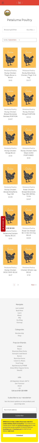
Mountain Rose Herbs (19, 351)
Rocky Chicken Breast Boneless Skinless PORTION (10, 114)
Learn (20, 313)
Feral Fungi (19, 363)
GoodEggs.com (7, 429)
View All (19, 370)
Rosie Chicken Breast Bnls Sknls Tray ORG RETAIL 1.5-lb (28, 193)
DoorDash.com (17, 429)
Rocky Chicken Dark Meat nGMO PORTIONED (29, 153)
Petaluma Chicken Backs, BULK (10, 234)
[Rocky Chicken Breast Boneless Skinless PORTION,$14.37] (10, 96)
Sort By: (6, 40)
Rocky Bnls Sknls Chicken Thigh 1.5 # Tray (28, 75)
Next (33, 285)
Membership (19, 333)
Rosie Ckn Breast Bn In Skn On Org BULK (29, 233)
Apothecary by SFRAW (19, 365)
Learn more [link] (11, 431)
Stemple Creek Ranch (19, 354)
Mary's (19, 349)
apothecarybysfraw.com (24, 425)
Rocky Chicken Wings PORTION (28, 113)
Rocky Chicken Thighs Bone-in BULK (10, 75)
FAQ (19, 318)
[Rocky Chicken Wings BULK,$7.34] (10, 135)
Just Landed (19, 308)
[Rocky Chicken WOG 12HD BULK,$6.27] (10, 255)
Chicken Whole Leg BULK (28, 271)
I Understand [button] (19, 435)
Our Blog (19, 320)
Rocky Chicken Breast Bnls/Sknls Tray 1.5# (10, 192)
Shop (19, 336)
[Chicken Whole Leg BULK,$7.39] (28, 255)
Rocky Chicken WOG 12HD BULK (10, 271)
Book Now (19, 310)
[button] (19, 30)
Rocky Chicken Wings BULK (10, 152)
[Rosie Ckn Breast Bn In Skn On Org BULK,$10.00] (28, 215)
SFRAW (19, 346)
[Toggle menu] (3, 2)
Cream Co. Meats (19, 361)
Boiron (19, 356)
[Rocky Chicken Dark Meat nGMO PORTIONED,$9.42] (28, 135)
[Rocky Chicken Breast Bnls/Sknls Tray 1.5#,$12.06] (10, 174)
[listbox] (14, 40)
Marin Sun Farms (19, 358)
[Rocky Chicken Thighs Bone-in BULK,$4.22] (10, 58)
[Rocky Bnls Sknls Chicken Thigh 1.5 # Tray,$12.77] (28, 58)
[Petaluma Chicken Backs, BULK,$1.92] (10, 215)
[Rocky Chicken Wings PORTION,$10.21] (28, 96)
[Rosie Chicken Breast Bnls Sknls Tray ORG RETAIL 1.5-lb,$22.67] (28, 174)
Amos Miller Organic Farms (19, 368)
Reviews (3, 224)
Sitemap (19, 322)
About (19, 315)
